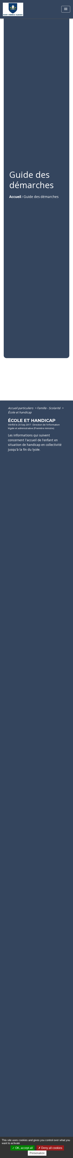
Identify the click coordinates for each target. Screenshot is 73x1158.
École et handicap (20, 412)
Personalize (37, 1153)
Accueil (15, 196)
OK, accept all (24, 1147)
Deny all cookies (51, 1147)
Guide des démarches (41, 196)
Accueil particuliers (21, 408)
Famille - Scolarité (49, 408)
